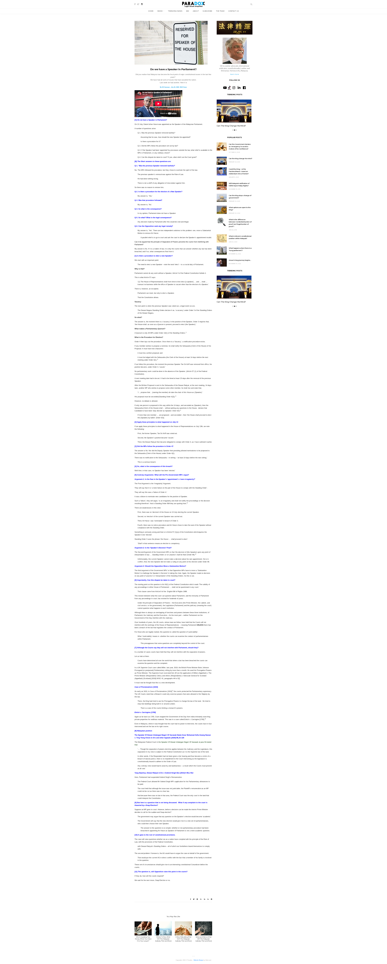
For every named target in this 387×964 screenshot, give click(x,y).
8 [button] (205, 719)
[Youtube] (225, 87)
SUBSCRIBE (207, 11)
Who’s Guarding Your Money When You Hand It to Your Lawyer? (143, 939)
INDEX (160, 11)
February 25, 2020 (234, 220)
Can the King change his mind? (240, 165)
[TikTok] (229, 87)
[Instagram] (233, 87)
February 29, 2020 (234, 169)
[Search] (251, 4)
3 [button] (175, 396)
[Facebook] (244, 87)
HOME (150, 11)
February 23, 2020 (234, 208)
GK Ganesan (166, 87)
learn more (234, 74)
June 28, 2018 (233, 237)
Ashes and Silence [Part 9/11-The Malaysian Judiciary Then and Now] (203, 939)
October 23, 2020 (234, 159)
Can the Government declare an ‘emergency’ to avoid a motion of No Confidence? (233, 129)
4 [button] (180, 410)
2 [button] (157, 359)
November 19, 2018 (234, 196)
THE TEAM (220, 11)
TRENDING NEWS (175, 11)
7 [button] (172, 691)
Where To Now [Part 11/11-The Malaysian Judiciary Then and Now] (163, 939)
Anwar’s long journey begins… (240, 267)
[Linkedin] (239, 87)
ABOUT (196, 11)
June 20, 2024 (233, 249)
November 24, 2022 (235, 270)
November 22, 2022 (235, 261)
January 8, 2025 (234, 184)
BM (187, 11)
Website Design (198, 960)
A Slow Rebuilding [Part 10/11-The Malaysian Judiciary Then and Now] (183, 939)
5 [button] (187, 503)
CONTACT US (233, 11)
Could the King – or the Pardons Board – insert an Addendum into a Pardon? (239, 178)
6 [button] (195, 554)
